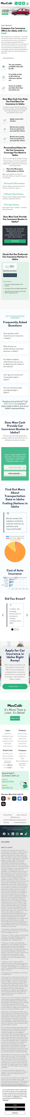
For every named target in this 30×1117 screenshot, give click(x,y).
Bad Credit (7, 743)
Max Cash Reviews (22, 761)
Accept (15, 1105)
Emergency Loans (7, 736)
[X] (8, 834)
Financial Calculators (8, 761)
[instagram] (17, 834)
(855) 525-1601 (10, 404)
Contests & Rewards (22, 764)
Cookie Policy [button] (16, 1096)
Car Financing (22, 736)
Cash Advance (7, 746)
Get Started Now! (8, 58)
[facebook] (4, 834)
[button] (2, 615)
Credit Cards (22, 743)
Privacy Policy (7, 815)
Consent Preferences (20, 822)
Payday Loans (7, 738)
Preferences (15, 1113)
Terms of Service (21, 815)
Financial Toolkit (7, 758)
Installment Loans (7, 741)
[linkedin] (13, 834)
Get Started (15, 241)
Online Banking (22, 746)
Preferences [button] (5, 1100)
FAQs (22, 758)
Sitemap (6, 822)
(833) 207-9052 (8, 781)
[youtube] (21, 834)
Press (22, 767)
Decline (15, 1109)
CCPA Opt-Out (15, 817)
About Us (22, 753)
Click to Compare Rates (10, 275)
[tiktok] (25, 834)
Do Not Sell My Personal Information (15, 820)
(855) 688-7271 (7, 788)
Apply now (15, 718)
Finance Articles (7, 756)
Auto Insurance (22, 734)
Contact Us (22, 756)
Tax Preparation (22, 741)
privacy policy (5, 1075)
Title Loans (7, 734)
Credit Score (22, 738)
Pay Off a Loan (8, 753)
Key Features (7, 281)
